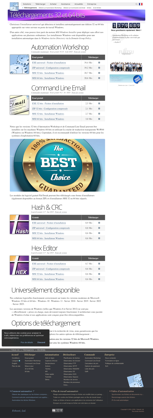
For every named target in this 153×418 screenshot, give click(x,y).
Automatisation (52, 354)
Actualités (79, 4)
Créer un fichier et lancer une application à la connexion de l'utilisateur (78, 400)
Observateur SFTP (70, 366)
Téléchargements (30, 8)
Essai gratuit (29, 358)
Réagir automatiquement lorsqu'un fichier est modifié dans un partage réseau (80, 394)
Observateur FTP (70, 363)
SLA (106, 366)
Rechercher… (136, 4)
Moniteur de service (71, 379)
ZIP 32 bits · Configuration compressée (50, 108)
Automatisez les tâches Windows (23, 400)
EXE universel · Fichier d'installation (49, 62)
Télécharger (41, 4)
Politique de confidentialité (114, 363)
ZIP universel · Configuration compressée (51, 67)
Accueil (14, 354)
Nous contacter (110, 358)
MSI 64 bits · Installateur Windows (48, 78)
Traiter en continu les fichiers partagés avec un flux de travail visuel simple (79, 397)
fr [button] (140, 4)
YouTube (54, 410)
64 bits (89, 8)
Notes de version (80, 51)
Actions (47, 366)
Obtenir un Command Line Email (74, 8)
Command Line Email (32, 363)
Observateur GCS (70, 374)
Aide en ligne (49, 358)
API (46, 371)
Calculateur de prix (91, 363)
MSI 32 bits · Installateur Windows (48, 72)
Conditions (15, 358)
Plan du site (16, 366)
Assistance (65, 4)
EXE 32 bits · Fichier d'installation (48, 103)
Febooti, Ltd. (14, 6)
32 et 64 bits (97, 8)
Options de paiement (92, 366)
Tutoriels (48, 377)
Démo (47, 379)
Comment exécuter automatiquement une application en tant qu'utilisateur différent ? (42, 397)
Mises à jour (29, 366)
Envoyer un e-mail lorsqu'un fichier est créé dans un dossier (74, 403)
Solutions (27, 4)
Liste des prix (89, 369)
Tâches (47, 369)
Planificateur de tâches (72, 358)
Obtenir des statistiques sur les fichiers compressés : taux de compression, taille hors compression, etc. (48, 394)
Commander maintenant (40, 51)
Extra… (66, 385)
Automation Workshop (33, 361)
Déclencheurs (50, 363)
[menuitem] (27, 4)
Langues (15, 361)
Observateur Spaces (71, 377)
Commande (89, 354)
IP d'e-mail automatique (120, 400)
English (14, 363)
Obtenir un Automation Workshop (50, 8)
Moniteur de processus (72, 382)
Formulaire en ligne (112, 361)
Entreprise (91, 4)
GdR (86, 371)
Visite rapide (49, 374)
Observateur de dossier (72, 361)
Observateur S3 (69, 371)
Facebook (61, 410)
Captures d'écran (51, 361)
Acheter (53, 4)
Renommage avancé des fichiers (123, 397)
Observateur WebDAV (71, 369)
